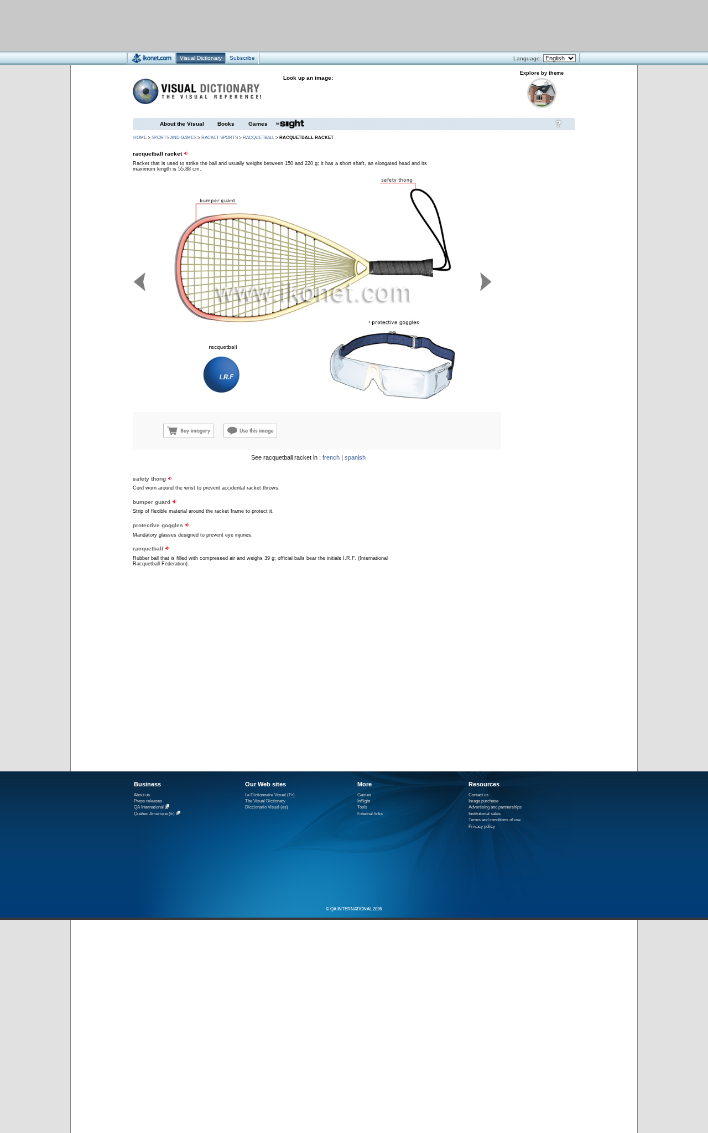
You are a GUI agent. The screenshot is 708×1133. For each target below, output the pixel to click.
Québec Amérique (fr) (154, 813)
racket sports (219, 137)
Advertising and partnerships (495, 807)
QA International (149, 807)
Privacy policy (481, 826)
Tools (362, 807)
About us (142, 794)
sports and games (174, 137)
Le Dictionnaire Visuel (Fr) (270, 794)
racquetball (258, 137)
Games (258, 124)
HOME (140, 137)
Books (226, 124)
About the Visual (182, 124)
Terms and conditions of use (494, 819)
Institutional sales (484, 813)
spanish (355, 457)
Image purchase (483, 801)
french (331, 457)
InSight (363, 801)
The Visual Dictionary (265, 801)
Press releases (148, 801)
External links (370, 813)
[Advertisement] (321, 25)
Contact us (478, 794)
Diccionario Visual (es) (266, 807)
